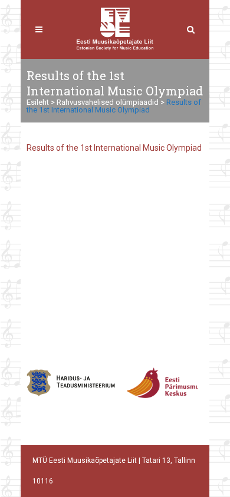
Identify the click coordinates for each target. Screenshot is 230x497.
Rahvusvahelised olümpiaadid (108, 102)
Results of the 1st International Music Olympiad (114, 148)
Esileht (38, 102)
